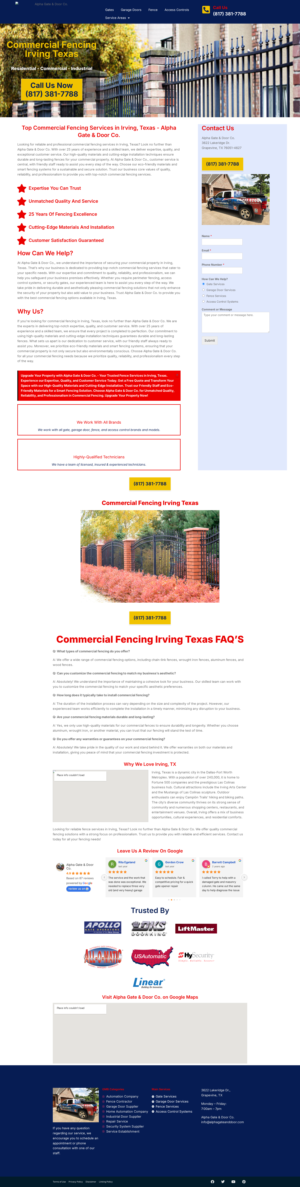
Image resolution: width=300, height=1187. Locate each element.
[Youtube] (233, 1181)
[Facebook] (212, 1181)
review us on (76, 888)
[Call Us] (206, 9)
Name (207, 236)
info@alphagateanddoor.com (222, 1122)
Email (206, 250)
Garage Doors (131, 10)
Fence (153, 10)
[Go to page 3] (177, 900)
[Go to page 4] (179, 899)
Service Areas (115, 18)
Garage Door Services (220, 290)
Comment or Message (217, 309)
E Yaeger (171, 862)
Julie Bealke (220, 862)
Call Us (220, 7)
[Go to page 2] (174, 900)
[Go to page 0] (168, 899)
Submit (210, 340)
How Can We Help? (215, 279)
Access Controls (177, 10)
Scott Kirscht (127, 862)
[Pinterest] (243, 1181)
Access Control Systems (222, 301)
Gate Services (215, 284)
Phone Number (213, 264)
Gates (109, 10)
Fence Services (216, 296)
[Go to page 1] (171, 900)
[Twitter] (222, 1181)
